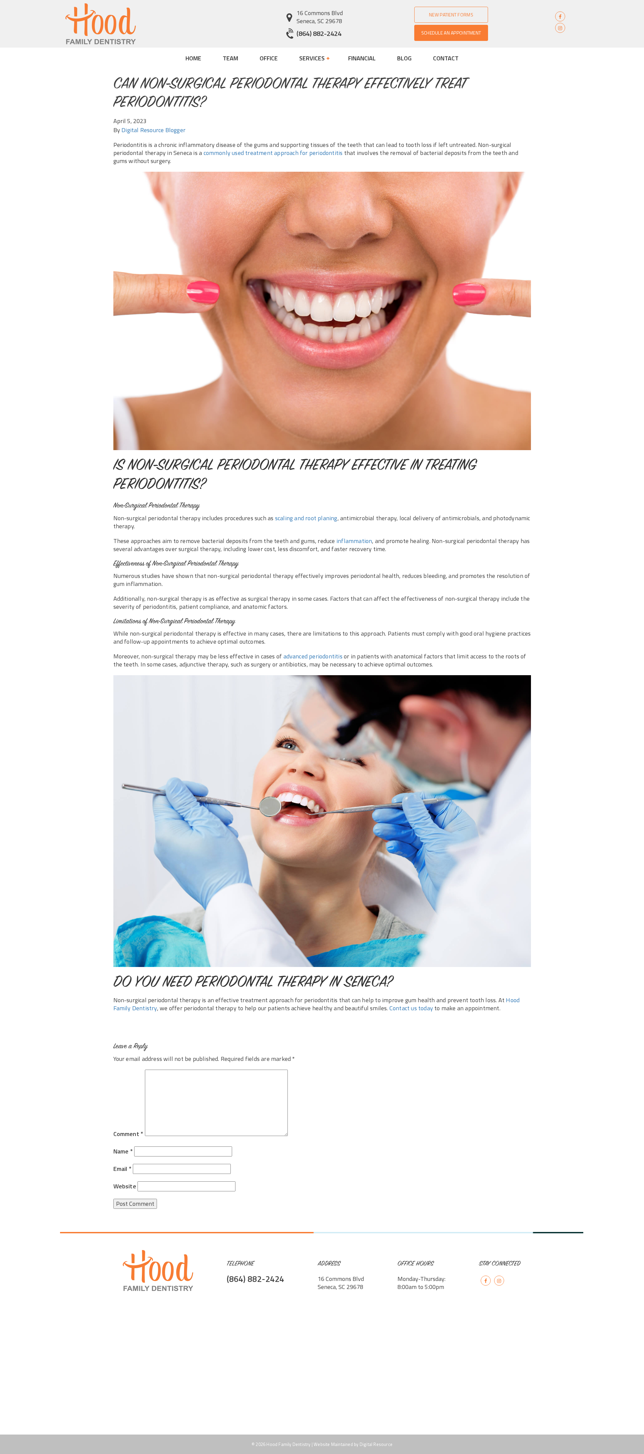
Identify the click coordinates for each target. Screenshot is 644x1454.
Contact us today (411, 1008)
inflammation (354, 540)
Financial (362, 58)
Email (122, 1169)
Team (230, 58)
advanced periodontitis (312, 656)
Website (124, 1186)
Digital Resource (376, 1444)
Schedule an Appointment (451, 32)
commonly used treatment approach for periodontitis (273, 152)
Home (193, 58)
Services (312, 58)
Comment (128, 1134)
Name (123, 1151)
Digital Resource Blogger (153, 129)
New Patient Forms (451, 14)
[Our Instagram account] (560, 27)
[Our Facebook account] (560, 16)
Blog (404, 58)
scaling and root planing (306, 518)
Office (269, 58)
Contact (446, 58)
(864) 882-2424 (319, 33)
